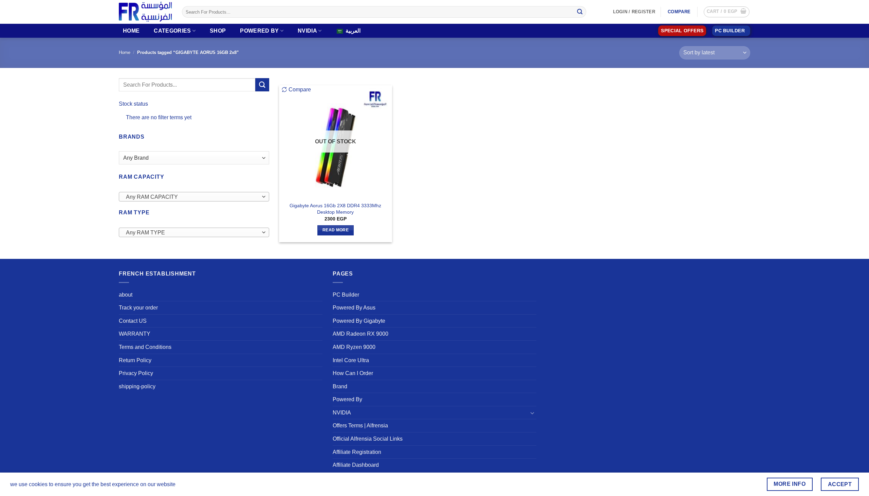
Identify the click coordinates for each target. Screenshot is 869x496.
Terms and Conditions (145, 347)
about (125, 295)
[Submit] (580, 12)
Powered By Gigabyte (359, 321)
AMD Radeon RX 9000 (360, 334)
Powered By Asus (354, 308)
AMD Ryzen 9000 (354, 347)
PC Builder (346, 295)
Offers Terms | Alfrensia (360, 425)
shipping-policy (137, 386)
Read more (335, 230)
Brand (340, 386)
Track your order (138, 308)
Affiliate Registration (357, 452)
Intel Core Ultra (351, 360)
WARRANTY (134, 334)
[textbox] (192, 197)
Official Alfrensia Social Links (368, 439)
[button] (727, 11)
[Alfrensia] (145, 12)
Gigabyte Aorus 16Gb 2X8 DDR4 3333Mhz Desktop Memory (335, 209)
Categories (172, 31)
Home (131, 31)
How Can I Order (353, 373)
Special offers (682, 30)
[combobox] (194, 196)
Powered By (259, 31)
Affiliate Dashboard (356, 465)
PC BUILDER (730, 30)
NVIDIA (307, 31)
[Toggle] (532, 413)
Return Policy (135, 360)
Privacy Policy (136, 373)
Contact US (133, 321)
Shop (218, 31)
